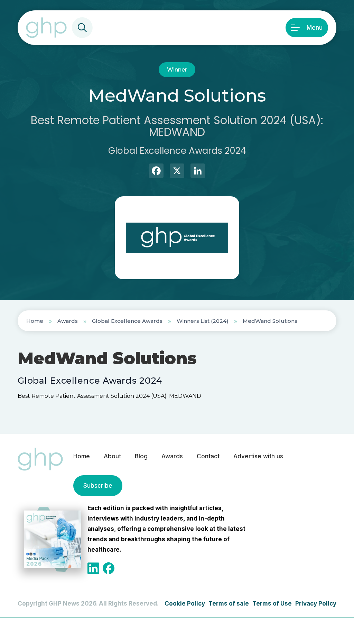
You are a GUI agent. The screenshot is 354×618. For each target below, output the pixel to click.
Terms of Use (272, 603)
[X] (177, 171)
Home (34, 321)
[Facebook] (156, 171)
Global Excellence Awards (127, 321)
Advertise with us (258, 456)
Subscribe (97, 485)
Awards (67, 321)
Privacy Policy (315, 603)
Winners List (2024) (203, 321)
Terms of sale (228, 603)
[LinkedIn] (197, 171)
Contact (208, 456)
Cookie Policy (185, 603)
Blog (141, 456)
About (112, 456)
